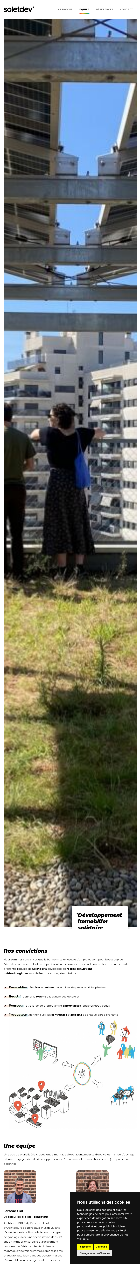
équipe (84, 9)
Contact (126, 9)
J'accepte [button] (85, 1246)
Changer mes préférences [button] (95, 1253)
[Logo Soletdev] (19, 9)
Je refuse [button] (101, 1246)
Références (104, 9)
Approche (65, 9)
